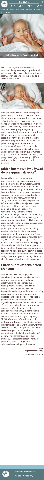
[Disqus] (22, 431)
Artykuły (7, 13)
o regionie (38, 7)
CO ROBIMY (4, 10)
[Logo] (4, 4)
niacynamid (9, 214)
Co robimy (28, 475)
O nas (18, 475)
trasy (12, 7)
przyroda (20, 7)
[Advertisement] (22, 381)
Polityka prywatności (25, 471)
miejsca (29, 7)
